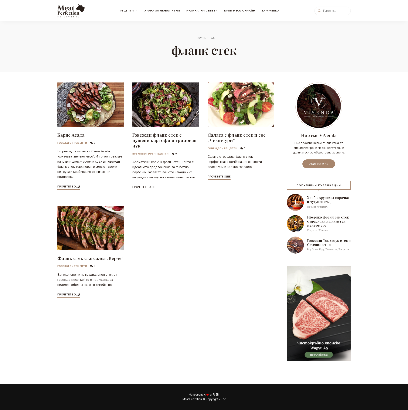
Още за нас (319, 163)
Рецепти (127, 10)
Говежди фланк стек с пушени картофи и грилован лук (164, 140)
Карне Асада (70, 135)
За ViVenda (270, 10)
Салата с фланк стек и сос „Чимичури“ (237, 137)
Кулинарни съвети (202, 10)
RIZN (216, 395)
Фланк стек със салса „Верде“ (90, 258)
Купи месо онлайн (239, 10)
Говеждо (64, 143)
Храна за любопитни (162, 10)
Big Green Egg (142, 153)
